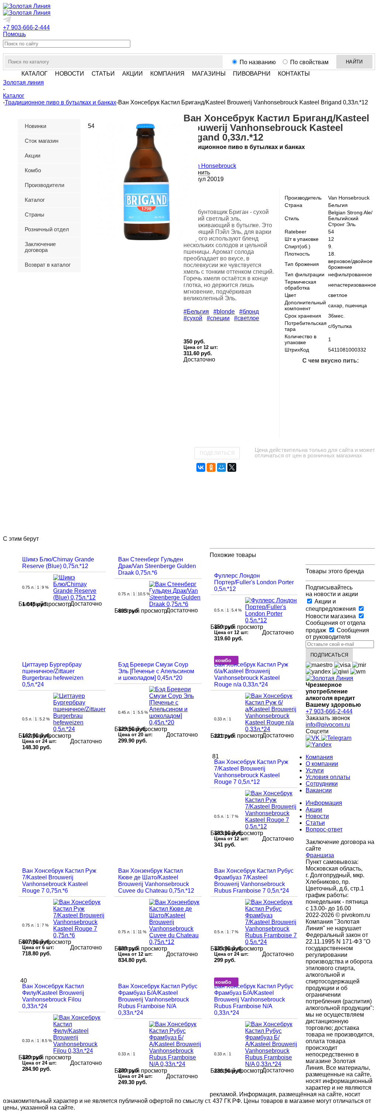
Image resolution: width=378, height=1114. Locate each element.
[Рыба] (318, 375)
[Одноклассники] (211, 467)
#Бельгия (196, 311)
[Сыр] (354, 422)
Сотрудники (322, 784)
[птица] (318, 399)
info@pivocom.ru (328, 725)
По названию (258, 62)
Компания (319, 757)
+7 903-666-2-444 (26, 27)
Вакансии (319, 790)
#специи (218, 318)
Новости (317, 816)
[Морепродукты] (295, 375)
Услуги (315, 770)
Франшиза (320, 855)
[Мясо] (366, 375)
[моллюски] (342, 375)
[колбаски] (342, 399)
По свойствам (309, 62)
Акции (314, 809)
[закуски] (307, 422)
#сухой (192, 318)
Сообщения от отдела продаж (335, 626)
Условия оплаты (328, 777)
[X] (231, 467)
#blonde (224, 311)
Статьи (315, 823)
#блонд (249, 311)
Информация (324, 803)
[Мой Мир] (221, 467)
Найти (354, 62)
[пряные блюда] (366, 399)
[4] (215, 198)
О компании (322, 764)
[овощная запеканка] (330, 422)
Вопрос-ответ (324, 829)
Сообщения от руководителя (337, 633)
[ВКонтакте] (200, 467)
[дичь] (295, 399)
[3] (206, 198)
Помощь (14, 34)
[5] (223, 198)
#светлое (246, 318)
